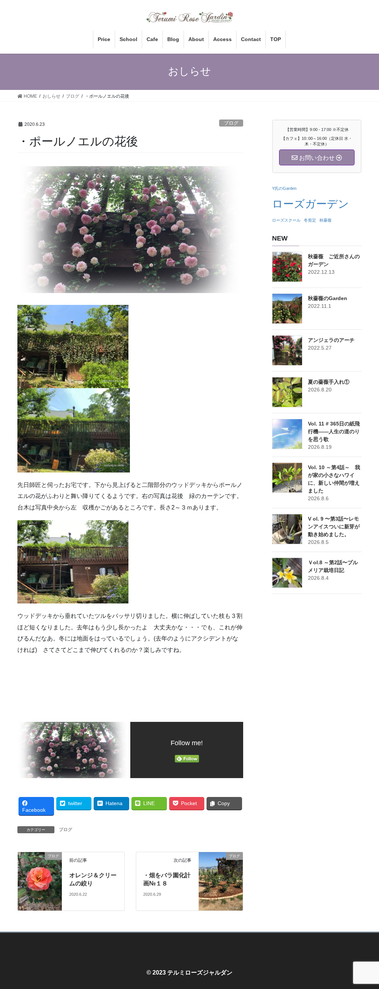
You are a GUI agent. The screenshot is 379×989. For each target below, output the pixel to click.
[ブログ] (40, 881)
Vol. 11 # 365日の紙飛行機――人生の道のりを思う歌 (334, 431)
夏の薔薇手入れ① (328, 382)
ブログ (231, 123)
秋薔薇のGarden (327, 298)
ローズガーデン (310, 204)
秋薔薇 (325, 220)
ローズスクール (286, 220)
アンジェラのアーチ (331, 340)
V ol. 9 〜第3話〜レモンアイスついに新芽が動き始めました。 (334, 526)
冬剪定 (310, 220)
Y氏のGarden (284, 188)
